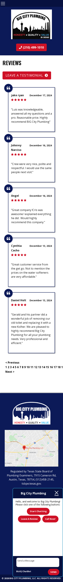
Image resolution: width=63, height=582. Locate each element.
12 (35, 367)
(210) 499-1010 (33, 47)
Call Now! (50, 518)
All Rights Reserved (49, 578)
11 (31, 367)
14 (43, 367)
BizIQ (19, 571)
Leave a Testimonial (24, 75)
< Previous (12, 362)
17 (55, 367)
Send (53, 572)
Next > (9, 372)
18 (58, 367)
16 (51, 367)
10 (28, 367)
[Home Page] (31, 24)
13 (39, 367)
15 (47, 367)
